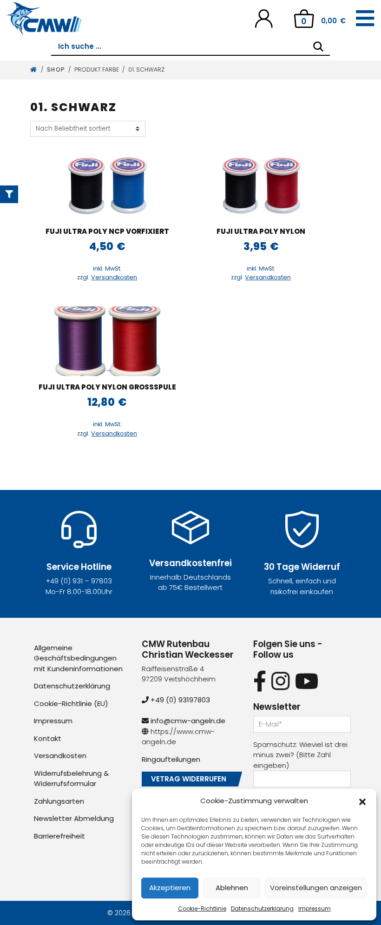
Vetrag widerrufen (188, 779)
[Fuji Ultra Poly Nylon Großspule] (107, 341)
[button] (362, 801)
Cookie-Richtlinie (202, 908)
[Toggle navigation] (365, 18)
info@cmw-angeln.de (187, 721)
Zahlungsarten (59, 801)
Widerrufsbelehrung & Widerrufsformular (71, 778)
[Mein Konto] (263, 18)
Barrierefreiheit (59, 836)
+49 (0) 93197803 (179, 700)
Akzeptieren (169, 887)
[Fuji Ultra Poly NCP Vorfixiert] (107, 185)
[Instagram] (280, 681)
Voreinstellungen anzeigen (316, 887)
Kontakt (47, 738)
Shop (56, 69)
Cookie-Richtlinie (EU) (71, 703)
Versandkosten (114, 277)
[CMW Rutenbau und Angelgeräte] (44, 18)
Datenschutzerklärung (262, 908)
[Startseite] (34, 69)
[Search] (318, 46)
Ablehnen (232, 887)
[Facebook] (259, 681)
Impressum (314, 908)
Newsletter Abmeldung (74, 818)
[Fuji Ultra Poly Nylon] (261, 185)
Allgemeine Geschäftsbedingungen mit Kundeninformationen (78, 658)
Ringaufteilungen (171, 759)
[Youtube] (307, 681)
